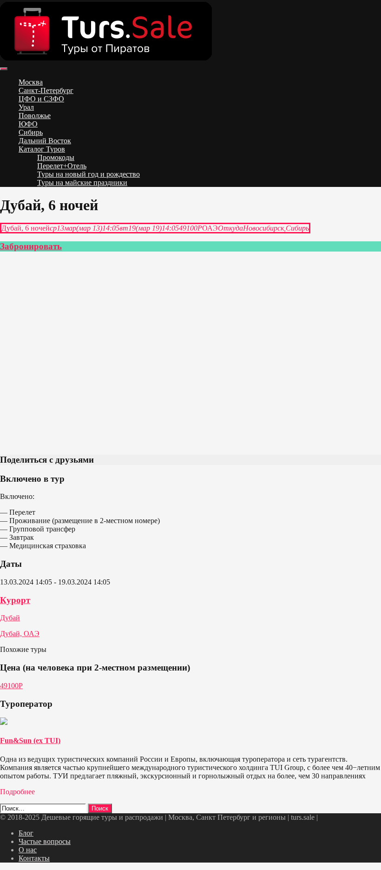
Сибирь (31, 132)
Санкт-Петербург (46, 90)
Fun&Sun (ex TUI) (30, 740)
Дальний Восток (45, 141)
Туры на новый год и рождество (88, 174)
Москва (31, 82)
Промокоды (55, 157)
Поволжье (35, 116)
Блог (26, 833)
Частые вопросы (45, 841)
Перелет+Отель (61, 166)
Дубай (10, 618)
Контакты (34, 858)
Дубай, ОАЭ (19, 634)
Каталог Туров (42, 149)
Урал (26, 107)
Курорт (15, 600)
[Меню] (3, 68)
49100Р (11, 686)
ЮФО (28, 124)
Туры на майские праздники (82, 182)
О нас (28, 850)
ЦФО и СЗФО (41, 99)
